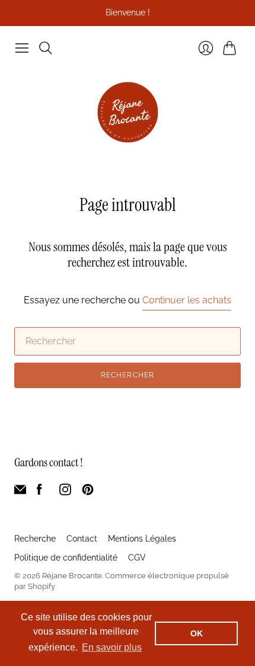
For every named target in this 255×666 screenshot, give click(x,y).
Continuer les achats (186, 300)
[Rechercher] (45, 48)
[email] (20, 492)
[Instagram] (65, 492)
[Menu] (21, 48)
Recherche (35, 538)
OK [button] (196, 633)
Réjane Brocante (72, 575)
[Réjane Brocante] (128, 112)
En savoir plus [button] (112, 647)
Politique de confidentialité (65, 557)
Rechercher (128, 375)
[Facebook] (39, 492)
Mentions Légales (142, 538)
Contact (81, 538)
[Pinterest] (88, 492)
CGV (137, 557)
